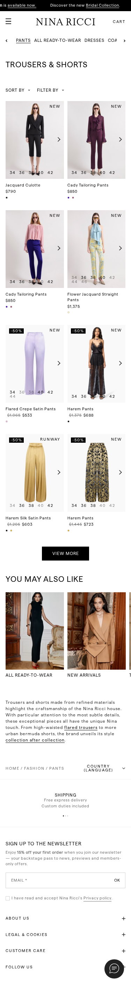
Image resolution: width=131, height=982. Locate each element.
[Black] (7, 198)
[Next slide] (124, 41)
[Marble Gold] (68, 531)
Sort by (15, 90)
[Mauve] (7, 421)
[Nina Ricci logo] (65, 21)
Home (13, 768)
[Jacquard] (68, 312)
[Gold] (11, 531)
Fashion (34, 768)
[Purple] (73, 198)
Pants (56, 768)
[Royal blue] (68, 198)
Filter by (47, 90)
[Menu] (5, 18)
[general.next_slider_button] (57, 140)
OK (117, 880)
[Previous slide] (6, 41)
